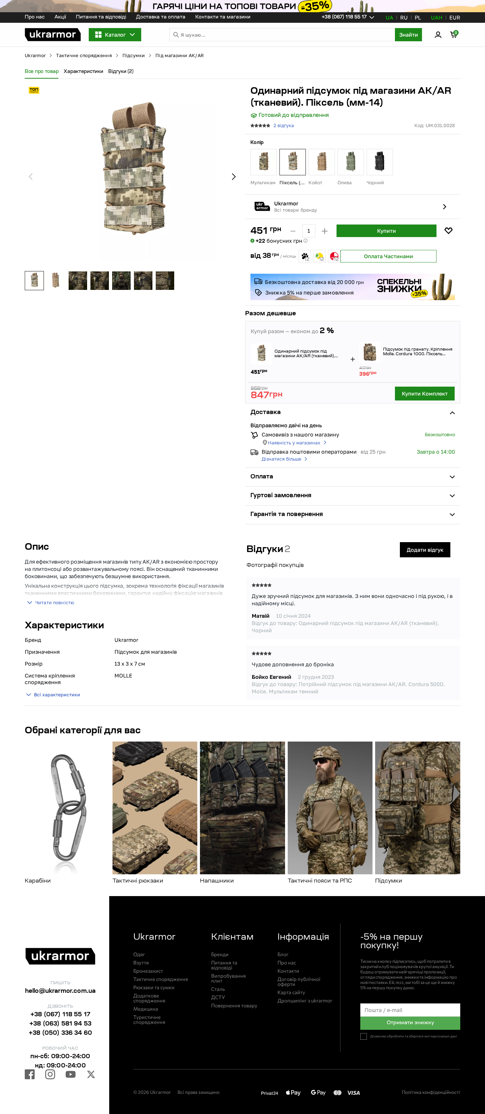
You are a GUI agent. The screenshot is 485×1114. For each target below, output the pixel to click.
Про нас (35, 17)
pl (418, 17)
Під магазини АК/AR (179, 55)
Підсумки (133, 55)
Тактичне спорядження (84, 55)
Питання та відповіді (101, 17)
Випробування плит (228, 978)
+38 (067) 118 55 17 (60, 1015)
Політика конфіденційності (431, 1092)
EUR (454, 17)
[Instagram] (50, 1075)
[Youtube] (71, 1075)
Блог (283, 954)
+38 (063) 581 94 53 (60, 1024)
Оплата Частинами (388, 256)
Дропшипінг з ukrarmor (304, 1000)
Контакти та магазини (222, 17)
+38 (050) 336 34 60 (60, 1033)
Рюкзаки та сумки (154, 987)
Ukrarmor (35, 55)
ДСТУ (218, 997)
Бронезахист (148, 970)
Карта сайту (291, 992)
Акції (60, 17)
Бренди (220, 954)
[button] (53, 34)
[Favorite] (448, 230)
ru (404, 17)
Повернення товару (234, 1005)
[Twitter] (91, 1075)
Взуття (141, 962)
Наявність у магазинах (294, 442)
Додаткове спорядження (149, 998)
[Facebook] (30, 1075)
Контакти (288, 970)
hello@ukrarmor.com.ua (60, 991)
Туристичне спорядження (149, 1020)
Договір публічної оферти (298, 982)
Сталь (218, 989)
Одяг (139, 954)
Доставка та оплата (160, 17)
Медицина (145, 1008)
